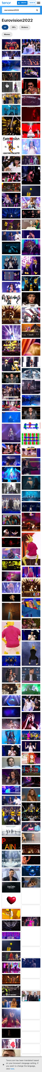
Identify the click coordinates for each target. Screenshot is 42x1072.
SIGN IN (32, 3)
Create (23, 3)
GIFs (14, 27)
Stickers (24, 27)
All (5, 27)
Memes (7, 34)
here (12, 1069)
